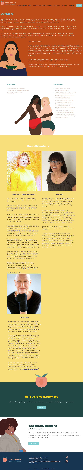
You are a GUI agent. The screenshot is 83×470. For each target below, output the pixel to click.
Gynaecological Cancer (39, 5)
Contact (71, 5)
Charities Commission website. (53, 461)
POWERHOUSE (45, 469)
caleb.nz (53, 469)
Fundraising (57, 5)
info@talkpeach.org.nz (35, 462)
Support (49, 5)
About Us (64, 5)
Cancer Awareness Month (24, 5)
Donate (79, 5)
